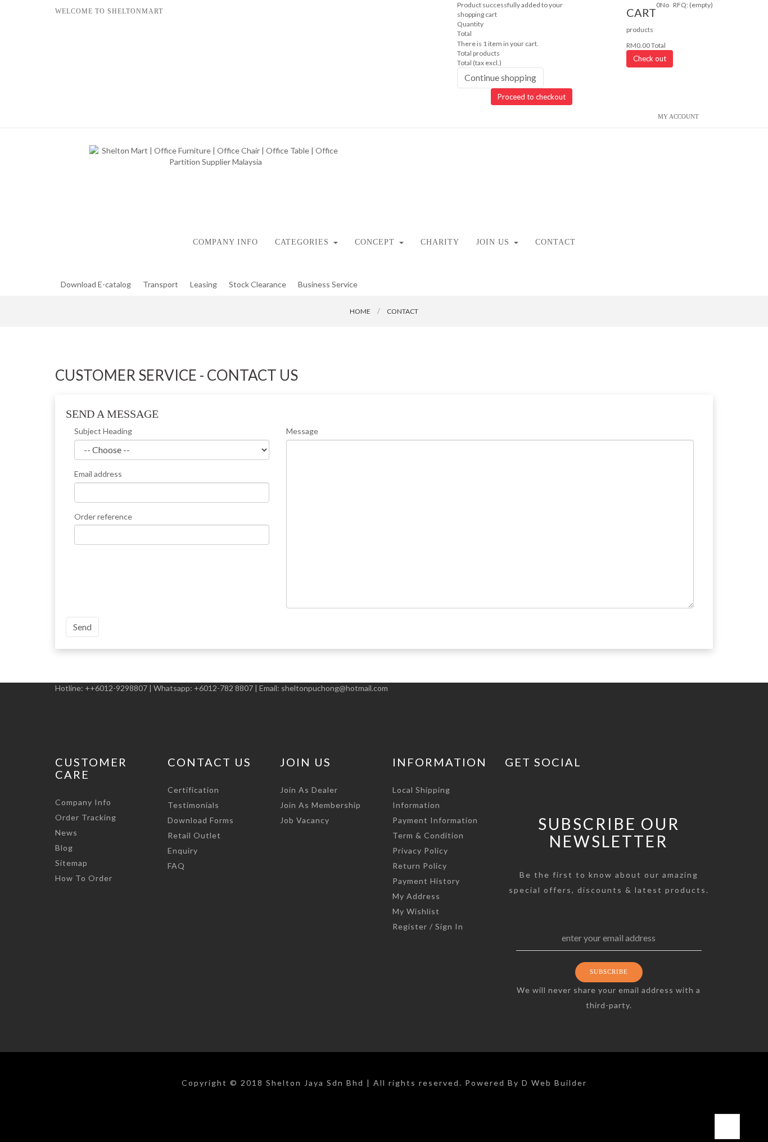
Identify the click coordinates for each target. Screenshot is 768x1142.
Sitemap (71, 863)
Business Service (328, 284)
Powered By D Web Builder (526, 1082)
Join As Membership (320, 805)
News (66, 832)
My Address (416, 896)
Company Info (83, 802)
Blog (64, 847)
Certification (193, 790)
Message (302, 431)
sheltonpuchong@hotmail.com (334, 688)
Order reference (103, 516)
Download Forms (201, 820)
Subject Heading (103, 431)
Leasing (203, 284)
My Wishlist (416, 911)
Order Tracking (85, 817)
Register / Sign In (427, 926)
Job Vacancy (304, 820)
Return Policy (419, 865)
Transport (160, 284)
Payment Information (435, 820)
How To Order (83, 878)
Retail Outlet (194, 835)
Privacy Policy (420, 850)
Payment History (426, 881)
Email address (98, 474)
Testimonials (193, 805)
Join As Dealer (309, 790)
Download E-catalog (96, 284)
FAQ (176, 865)
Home (360, 311)
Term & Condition (428, 835)
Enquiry (183, 850)
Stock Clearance (257, 284)
